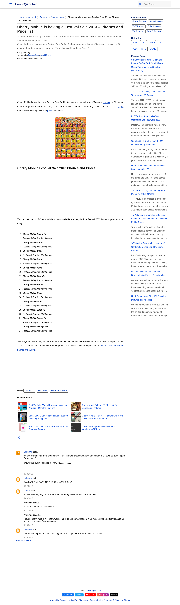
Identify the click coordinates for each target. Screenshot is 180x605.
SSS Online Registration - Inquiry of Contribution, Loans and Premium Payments (147, 247)
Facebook (67, 595)
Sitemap (108, 600)
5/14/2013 (28, 510)
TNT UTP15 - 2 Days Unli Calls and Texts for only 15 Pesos (148, 93)
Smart (135, 42)
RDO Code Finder (121, 600)
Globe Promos (139, 21)
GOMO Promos (154, 31)
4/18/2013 (28, 474)
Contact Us (65, 600)
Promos (42, 390)
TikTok (114, 595)
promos (106, 102)
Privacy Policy (96, 600)
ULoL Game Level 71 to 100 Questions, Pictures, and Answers (149, 298)
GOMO (153, 49)
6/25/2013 (28, 537)
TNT (143, 42)
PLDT (135, 49)
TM (159, 42)
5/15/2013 (28, 525)
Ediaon (27, 490)
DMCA (74, 600)
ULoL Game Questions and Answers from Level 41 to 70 (148, 167)
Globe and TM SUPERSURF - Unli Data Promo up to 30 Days (147, 143)
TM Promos (137, 31)
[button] (18, 438)
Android (30, 390)
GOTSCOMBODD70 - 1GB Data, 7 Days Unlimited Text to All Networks (147, 273)
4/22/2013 (28, 486)
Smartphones (58, 390)
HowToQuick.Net (26, 4)
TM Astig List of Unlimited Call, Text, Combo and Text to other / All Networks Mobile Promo (149, 218)
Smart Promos (156, 21)
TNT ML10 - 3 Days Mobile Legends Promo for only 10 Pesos (148, 192)
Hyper (120, 106)
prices (50, 111)
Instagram (102, 595)
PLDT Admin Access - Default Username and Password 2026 (145, 118)
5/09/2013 (28, 498)
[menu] (10, 4)
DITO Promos (154, 26)
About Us (54, 600)
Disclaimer (84, 600)
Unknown (28, 452)
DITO (143, 49)
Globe (152, 42)
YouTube (90, 595)
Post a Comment (23, 540)
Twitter (79, 595)
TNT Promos (138, 26)
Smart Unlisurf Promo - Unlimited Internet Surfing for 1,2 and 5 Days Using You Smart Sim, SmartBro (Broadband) (147, 65)
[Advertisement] (70, 79)
